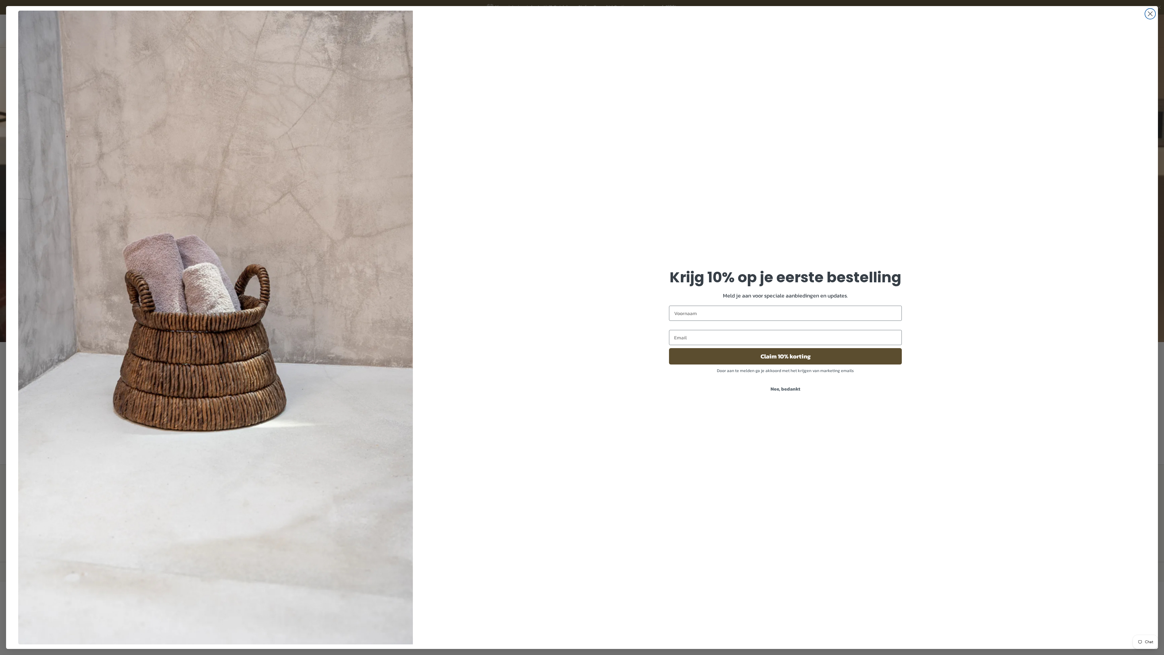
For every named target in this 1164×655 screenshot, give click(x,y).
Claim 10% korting (786, 356)
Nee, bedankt (785, 388)
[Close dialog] (1150, 13)
